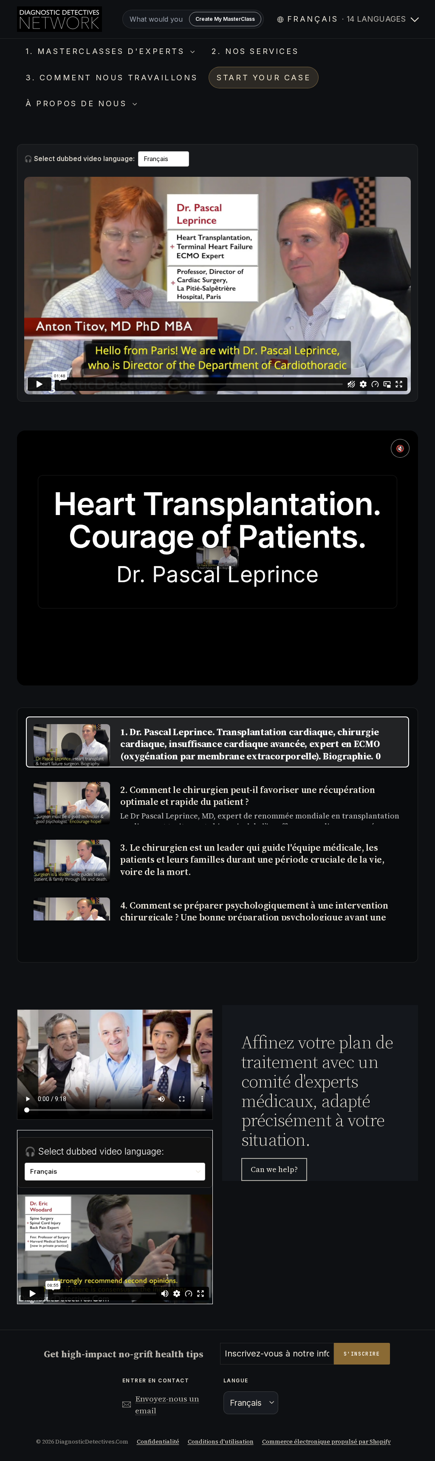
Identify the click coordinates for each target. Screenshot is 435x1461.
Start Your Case (264, 77)
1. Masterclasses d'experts (106, 51)
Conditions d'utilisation (221, 1442)
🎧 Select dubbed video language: (79, 159)
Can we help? (274, 1169)
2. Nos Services (255, 51)
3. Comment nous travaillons (111, 77)
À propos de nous (77, 103)
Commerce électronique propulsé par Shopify (326, 1442)
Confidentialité (158, 1442)
